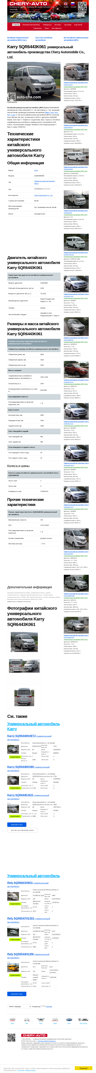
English (66, 6)
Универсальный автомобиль (33, 876)
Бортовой (78, 25)
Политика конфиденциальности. (47, 1041)
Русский (73, 6)
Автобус (57, 25)
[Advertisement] (33, 236)
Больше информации (27, 1070)
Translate (49, 1006)
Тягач (46, 28)
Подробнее (15, 757)
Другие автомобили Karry (22, 830)
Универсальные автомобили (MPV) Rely (75, 86)
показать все (17, 824)
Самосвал (37, 28)
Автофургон (57, 28)
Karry (36, 170)
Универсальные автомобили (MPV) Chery (76, 298)
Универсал (47, 25)
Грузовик (67, 25)
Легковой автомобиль (31, 25)
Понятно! (84, 1068)
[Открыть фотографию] (34, 81)
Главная (16, 25)
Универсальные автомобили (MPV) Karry (76, 342)
